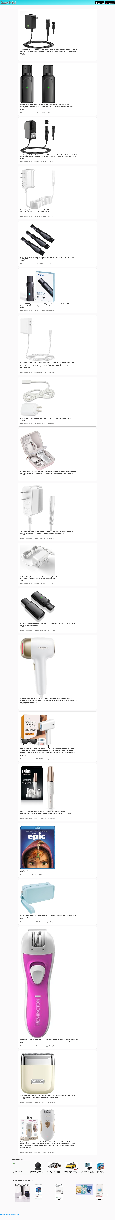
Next (108, 1195)
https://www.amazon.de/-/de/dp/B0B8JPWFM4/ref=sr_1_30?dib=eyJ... (37, 423)
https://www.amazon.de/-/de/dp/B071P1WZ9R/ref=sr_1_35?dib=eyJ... (37, 263)
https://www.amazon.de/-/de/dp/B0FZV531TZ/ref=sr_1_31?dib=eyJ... (37, 707)
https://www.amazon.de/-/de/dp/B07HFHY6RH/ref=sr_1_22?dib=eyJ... (37, 818)
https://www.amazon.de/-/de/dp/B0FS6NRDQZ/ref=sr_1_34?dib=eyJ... (37, 310)
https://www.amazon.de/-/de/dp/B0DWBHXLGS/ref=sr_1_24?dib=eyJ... (37, 759)
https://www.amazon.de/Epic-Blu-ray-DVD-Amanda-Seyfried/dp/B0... (37, 875)
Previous (13, 1195)
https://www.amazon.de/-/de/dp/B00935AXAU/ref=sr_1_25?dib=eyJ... (37, 1046)
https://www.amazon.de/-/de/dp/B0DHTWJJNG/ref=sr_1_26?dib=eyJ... (37, 538)
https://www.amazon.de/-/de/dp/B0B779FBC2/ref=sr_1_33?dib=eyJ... (37, 372)
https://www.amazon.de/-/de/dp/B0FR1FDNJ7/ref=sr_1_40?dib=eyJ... (37, 112)
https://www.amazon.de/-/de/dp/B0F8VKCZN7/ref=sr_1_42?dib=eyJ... (37, 630)
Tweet (2, 1214)
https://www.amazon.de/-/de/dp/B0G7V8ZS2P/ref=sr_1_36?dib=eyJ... (37, 216)
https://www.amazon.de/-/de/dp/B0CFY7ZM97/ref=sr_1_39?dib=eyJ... (37, 161)
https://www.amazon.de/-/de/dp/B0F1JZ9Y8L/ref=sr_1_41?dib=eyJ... (37, 922)
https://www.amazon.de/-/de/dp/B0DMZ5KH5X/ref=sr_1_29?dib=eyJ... (37, 478)
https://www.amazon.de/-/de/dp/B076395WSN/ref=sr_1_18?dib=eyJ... (37, 1152)
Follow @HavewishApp (12, 1214)
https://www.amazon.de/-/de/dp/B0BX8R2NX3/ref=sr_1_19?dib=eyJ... (37, 583)
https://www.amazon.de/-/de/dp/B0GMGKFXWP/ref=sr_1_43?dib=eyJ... (38, 58)
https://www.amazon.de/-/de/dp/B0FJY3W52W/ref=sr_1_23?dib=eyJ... (37, 1102)
